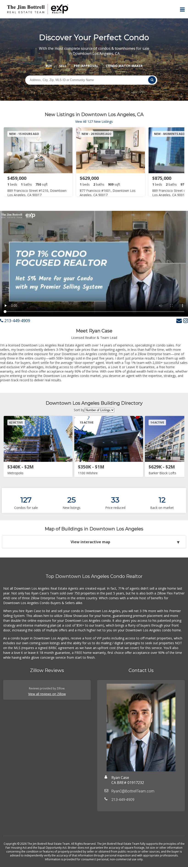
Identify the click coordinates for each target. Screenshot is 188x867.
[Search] (152, 80)
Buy (49, 66)
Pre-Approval (86, 66)
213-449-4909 (16, 320)
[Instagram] (185, 320)
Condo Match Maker (124, 66)
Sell (62, 66)
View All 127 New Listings (94, 121)
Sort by (79, 410)
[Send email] (179, 320)
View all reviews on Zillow (47, 694)
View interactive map (90, 541)
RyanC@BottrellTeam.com (132, 791)
